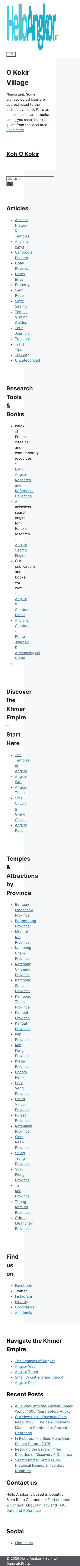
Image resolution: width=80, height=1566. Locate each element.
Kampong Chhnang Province (23, 969)
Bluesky (21, 1302)
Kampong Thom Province (23, 1001)
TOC (61, 1505)
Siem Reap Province (22, 1142)
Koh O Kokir (22, 153)
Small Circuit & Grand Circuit (39, 1377)
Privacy (43, 1505)
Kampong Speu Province (23, 985)
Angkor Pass (25, 1382)
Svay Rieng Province (22, 1174)
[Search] (9, 184)
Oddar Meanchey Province (24, 1223)
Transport (23, 339)
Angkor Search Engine (21, 550)
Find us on (24, 1543)
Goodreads (24, 1307)
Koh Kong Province (22, 1050)
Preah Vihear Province (22, 1104)
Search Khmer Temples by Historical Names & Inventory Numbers (39, 1465)
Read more (15, 130)
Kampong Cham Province (23, 953)
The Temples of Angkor (35, 1361)
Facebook (23, 1285)
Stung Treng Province (22, 1158)
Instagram (23, 1296)
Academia (23, 1313)
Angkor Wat (25, 1366)
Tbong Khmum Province (22, 1207)
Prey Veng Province (22, 1088)
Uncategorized (27, 360)
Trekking (22, 355)
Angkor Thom (26, 1372)
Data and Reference (23, 1510)
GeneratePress (18, 1563)
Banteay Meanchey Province (24, 909)
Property (22, 285)
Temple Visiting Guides (21, 317)
